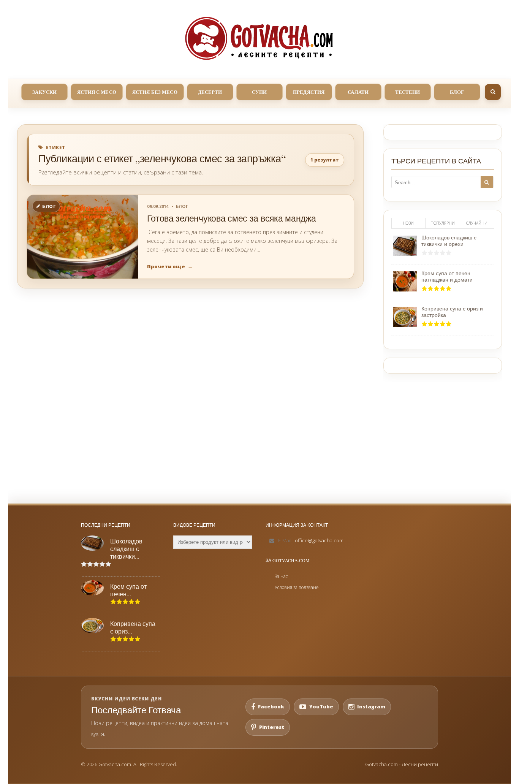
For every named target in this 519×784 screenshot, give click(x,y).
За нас (281, 576)
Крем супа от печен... (128, 590)
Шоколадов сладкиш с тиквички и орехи (448, 240)
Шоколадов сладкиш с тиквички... (126, 548)
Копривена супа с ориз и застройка (452, 311)
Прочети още (170, 266)
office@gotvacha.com (319, 540)
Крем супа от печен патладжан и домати (447, 276)
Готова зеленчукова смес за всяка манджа (231, 218)
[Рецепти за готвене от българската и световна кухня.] (259, 38)
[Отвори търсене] (493, 92)
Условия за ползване (297, 587)
